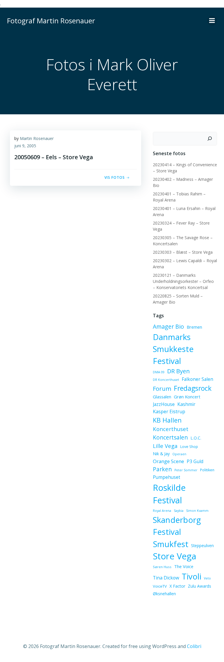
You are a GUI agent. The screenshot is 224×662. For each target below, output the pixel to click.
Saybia (178, 511)
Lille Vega (165, 445)
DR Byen (178, 371)
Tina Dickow (166, 578)
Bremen (194, 327)
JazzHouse (164, 404)
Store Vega (174, 556)
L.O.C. (195, 438)
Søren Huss (162, 567)
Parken (162, 469)
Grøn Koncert (187, 397)
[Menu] (212, 21)
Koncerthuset (170, 428)
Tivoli (191, 576)
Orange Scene (168, 461)
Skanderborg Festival (177, 525)
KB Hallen (167, 420)
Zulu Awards (199, 586)
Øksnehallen (164, 593)
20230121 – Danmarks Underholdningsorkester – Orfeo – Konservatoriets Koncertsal (183, 281)
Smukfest (170, 544)
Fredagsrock (192, 388)
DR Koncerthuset (166, 380)
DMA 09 (158, 372)
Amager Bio (168, 326)
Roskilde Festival (169, 494)
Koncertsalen (170, 437)
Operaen (179, 454)
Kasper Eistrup (169, 411)
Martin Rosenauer (37, 138)
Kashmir (186, 404)
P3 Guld (195, 461)
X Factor (177, 586)
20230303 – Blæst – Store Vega (183, 252)
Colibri (194, 646)
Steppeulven (202, 545)
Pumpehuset (166, 477)
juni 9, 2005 (25, 145)
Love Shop (189, 446)
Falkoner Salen (197, 379)
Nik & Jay (161, 453)
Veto (207, 578)
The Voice (183, 566)
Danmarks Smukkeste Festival (173, 349)
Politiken (207, 469)
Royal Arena (162, 511)
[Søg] (210, 139)
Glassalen (162, 397)
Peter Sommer (185, 470)
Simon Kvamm (197, 511)
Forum (162, 388)
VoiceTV (160, 586)
